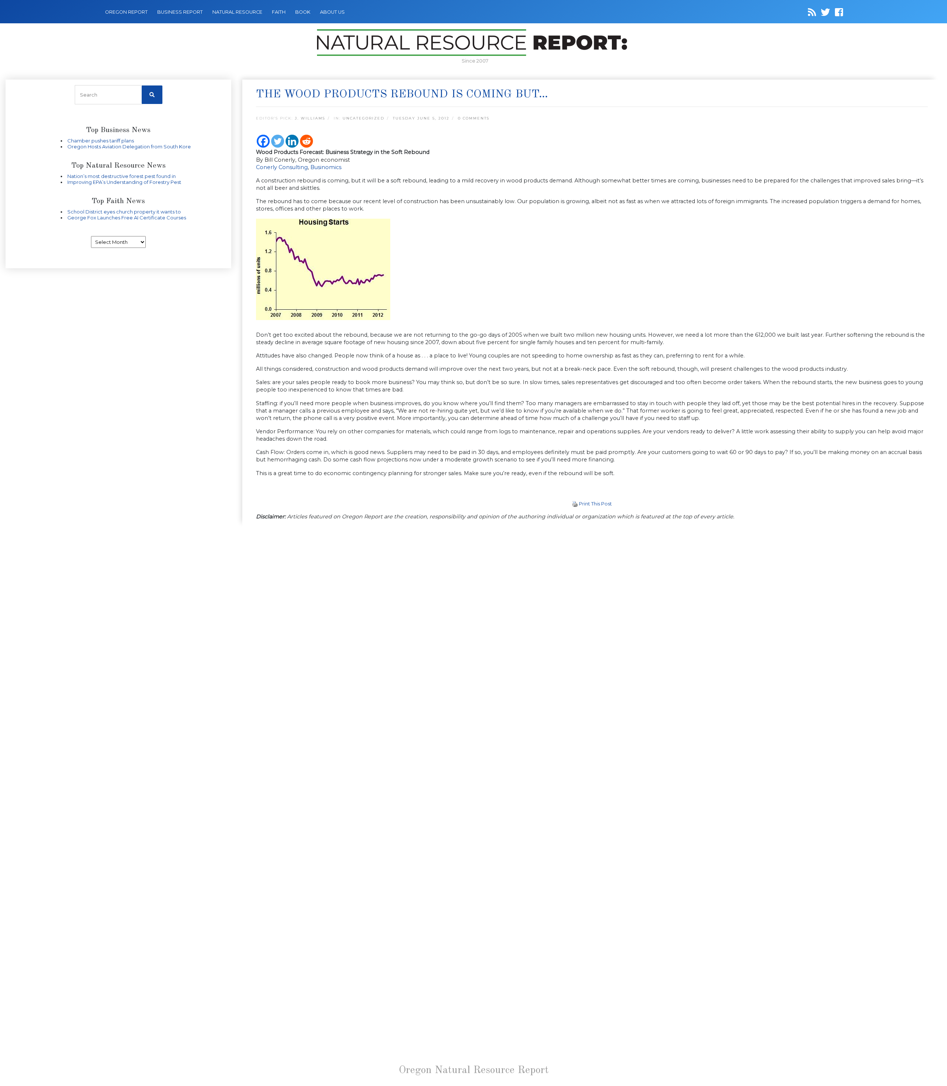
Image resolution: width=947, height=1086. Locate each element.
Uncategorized (363, 118)
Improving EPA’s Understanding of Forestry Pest (124, 182)
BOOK (302, 12)
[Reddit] (306, 141)
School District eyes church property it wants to (124, 212)
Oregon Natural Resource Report (474, 1070)
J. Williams (310, 118)
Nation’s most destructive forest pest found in (121, 176)
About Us (332, 12)
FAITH (279, 12)
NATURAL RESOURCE (237, 12)
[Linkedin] (292, 141)
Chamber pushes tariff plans (100, 141)
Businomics (325, 167)
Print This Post (595, 504)
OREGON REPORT (126, 12)
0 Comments (473, 118)
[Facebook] (263, 141)
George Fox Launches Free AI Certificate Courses (126, 218)
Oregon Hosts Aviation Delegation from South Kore (129, 146)
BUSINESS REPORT (180, 12)
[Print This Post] (575, 504)
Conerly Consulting (282, 167)
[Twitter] (277, 141)
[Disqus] (591, 628)
